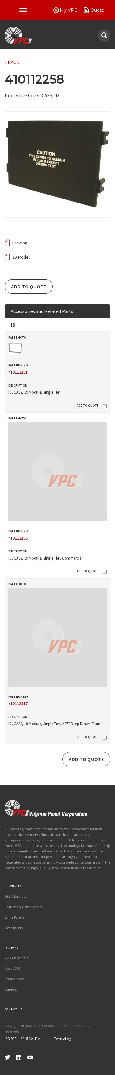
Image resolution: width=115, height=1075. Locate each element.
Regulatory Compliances (24, 907)
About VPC (12, 968)
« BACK (12, 62)
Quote (97, 10)
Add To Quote (28, 286)
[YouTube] (30, 1056)
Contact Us (13, 1009)
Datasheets (14, 927)
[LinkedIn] (18, 1056)
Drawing (20, 243)
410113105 (18, 538)
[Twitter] (7, 1056)
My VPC (68, 10)
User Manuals (15, 896)
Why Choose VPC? (18, 958)
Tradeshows (14, 979)
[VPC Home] (46, 808)
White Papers (14, 917)
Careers (11, 989)
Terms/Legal (64, 1038)
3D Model (21, 257)
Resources (13, 886)
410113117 (18, 703)
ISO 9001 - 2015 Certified (23, 1038)
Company (11, 948)
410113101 (18, 372)
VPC (18, 36)
